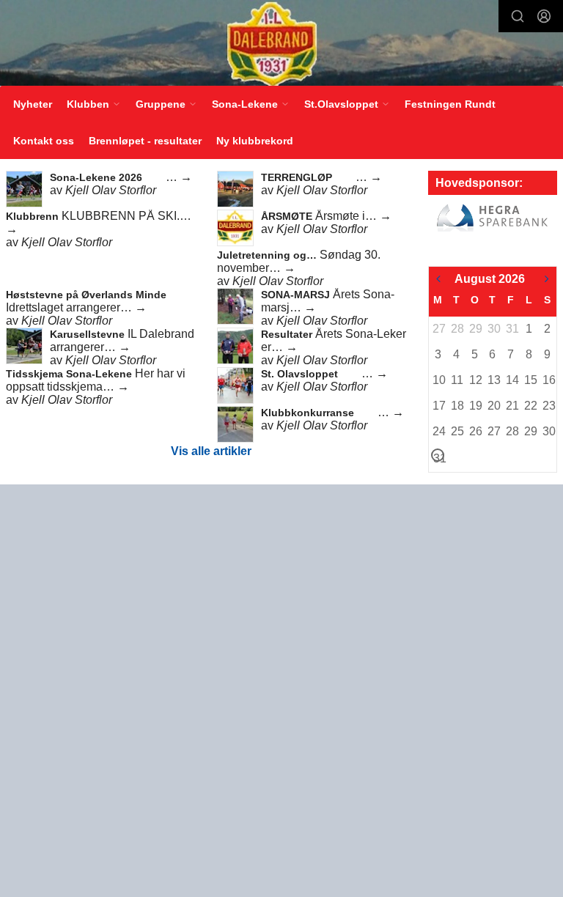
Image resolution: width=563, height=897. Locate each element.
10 (438, 380)
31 (512, 328)
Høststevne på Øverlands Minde (86, 294)
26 (475, 431)
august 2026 (490, 279)
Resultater (288, 334)
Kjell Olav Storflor (110, 190)
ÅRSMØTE (288, 216)
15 (530, 380)
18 (457, 405)
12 (475, 380)
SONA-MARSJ (297, 294)
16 (548, 380)
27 (438, 328)
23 (548, 405)
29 (475, 328)
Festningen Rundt (450, 104)
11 (457, 380)
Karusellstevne (89, 334)
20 (493, 405)
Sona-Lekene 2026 (97, 177)
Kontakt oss (43, 141)
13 (493, 380)
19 (475, 405)
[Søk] (517, 16)
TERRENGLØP (298, 177)
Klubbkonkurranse (309, 412)
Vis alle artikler (211, 451)
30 (493, 328)
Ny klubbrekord (254, 141)
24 (438, 431)
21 (512, 405)
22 (530, 405)
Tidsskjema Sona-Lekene (70, 374)
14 (512, 380)
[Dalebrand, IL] (281, 44)
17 (438, 405)
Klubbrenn (34, 216)
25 (457, 431)
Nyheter (32, 104)
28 (457, 328)
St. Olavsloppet (301, 374)
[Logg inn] (544, 16)
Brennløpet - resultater (145, 141)
